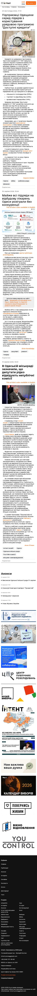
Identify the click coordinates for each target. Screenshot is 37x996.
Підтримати (31, 3)
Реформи (22, 935)
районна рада (23, 181)
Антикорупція (24, 908)
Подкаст (4, 933)
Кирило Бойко (28, 178)
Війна (21, 917)
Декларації (5, 891)
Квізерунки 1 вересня (10, 596)
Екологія (22, 919)
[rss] (14, 981)
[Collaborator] (18, 657)
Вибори (21, 914)
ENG (23, 4)
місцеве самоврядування (13, 557)
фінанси (6, 184)
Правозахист (5, 935)
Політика (22, 933)
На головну (6, 7)
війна (13, 181)
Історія (21, 905)
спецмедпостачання (11, 313)
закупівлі (14, 351)
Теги (2, 894)
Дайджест (4, 919)
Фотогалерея (24, 940)
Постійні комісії (9, 554)
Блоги (3, 887)
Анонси (6, 573)
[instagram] (6, 981)
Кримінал (4, 924)
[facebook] (1, 981)
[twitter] (4, 981)
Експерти (4, 883)
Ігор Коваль (9, 434)
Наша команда (6, 965)
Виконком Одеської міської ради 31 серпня (19, 580)
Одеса (5, 181)
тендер (6, 354)
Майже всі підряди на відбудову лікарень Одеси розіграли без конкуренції (18, 200)
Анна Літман (29, 545)
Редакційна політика (8, 968)
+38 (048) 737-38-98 (7, 959)
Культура (22, 924)
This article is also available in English (20, 207)
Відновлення (5, 917)
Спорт (21, 938)
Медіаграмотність (7, 926)
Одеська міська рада (11, 551)
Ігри (20, 903)
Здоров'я (22, 922)
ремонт (24, 351)
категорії (22, 332)
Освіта (21, 931)
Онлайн (3, 931)
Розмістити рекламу (8, 975)
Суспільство (5, 940)
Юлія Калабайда (28, 348)
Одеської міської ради (16, 340)
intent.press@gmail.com (9, 956)
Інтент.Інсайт (8, 548)
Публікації (4, 868)
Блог (20, 910)
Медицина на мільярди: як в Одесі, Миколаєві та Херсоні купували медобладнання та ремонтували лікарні (18, 303)
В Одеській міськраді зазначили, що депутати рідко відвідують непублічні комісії (18, 372)
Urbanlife (4, 903)
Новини (13, 7)
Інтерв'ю (4, 875)
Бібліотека (5, 914)
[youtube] (9, 981)
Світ (2, 938)
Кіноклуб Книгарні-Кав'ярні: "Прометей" (18, 588)
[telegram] (11, 981)
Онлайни (4, 879)
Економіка (21, 7)
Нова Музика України (10, 603)
